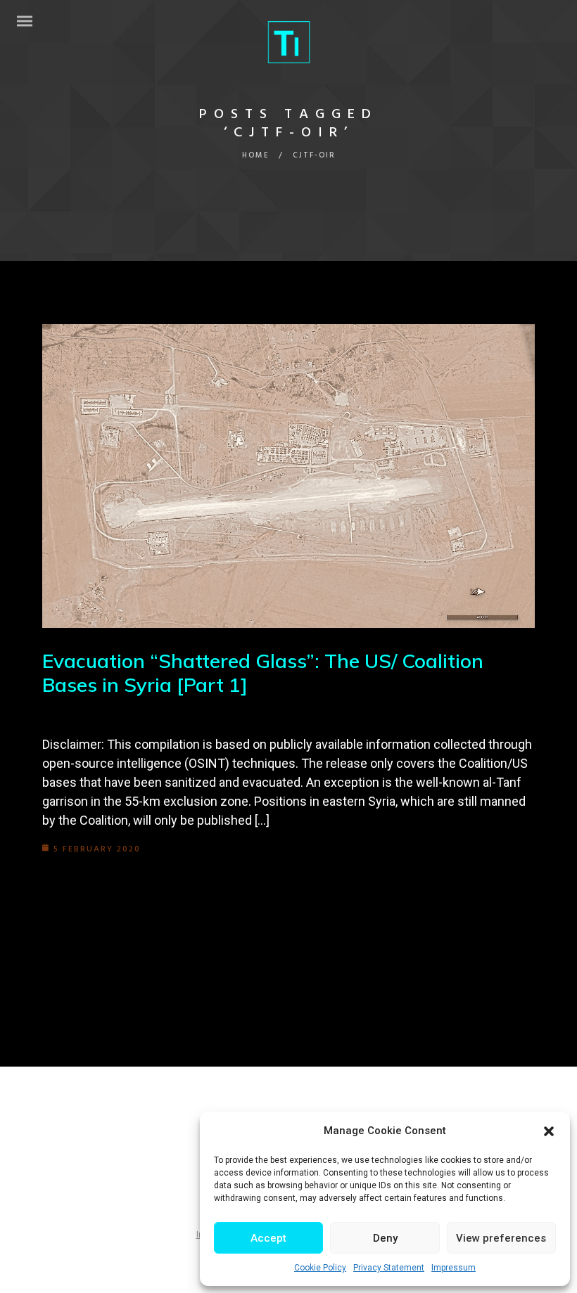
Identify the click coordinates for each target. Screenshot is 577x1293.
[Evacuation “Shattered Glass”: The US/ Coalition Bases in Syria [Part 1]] (288, 476)
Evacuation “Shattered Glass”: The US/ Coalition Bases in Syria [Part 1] (262, 672)
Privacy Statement (388, 1268)
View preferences (501, 1238)
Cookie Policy (320, 1268)
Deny (385, 1238)
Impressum (453, 1268)
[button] (549, 1131)
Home (256, 155)
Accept (268, 1238)
